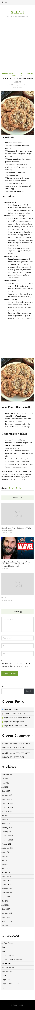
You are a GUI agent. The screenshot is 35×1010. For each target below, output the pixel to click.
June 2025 (5, 783)
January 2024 (6, 832)
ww (21, 76)
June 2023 (5, 856)
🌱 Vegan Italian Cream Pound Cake (14, 726)
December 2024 (7, 803)
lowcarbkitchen (6, 743)
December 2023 (7, 836)
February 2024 (6, 828)
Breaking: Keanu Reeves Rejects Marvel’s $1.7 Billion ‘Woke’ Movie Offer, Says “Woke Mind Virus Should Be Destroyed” (15, 564)
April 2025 (5, 787)
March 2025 (5, 791)
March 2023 (5, 868)
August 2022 (5, 897)
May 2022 (4, 901)
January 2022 (6, 917)
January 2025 (6, 799)
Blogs (4, 73)
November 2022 (7, 885)
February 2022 (6, 913)
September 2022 (7, 893)
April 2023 (4, 864)
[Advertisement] (17, 47)
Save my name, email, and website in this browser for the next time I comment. (15, 664)
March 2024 (5, 824)
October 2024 (6, 811)
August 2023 (5, 852)
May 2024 (4, 815)
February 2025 (6, 795)
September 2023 (7, 848)
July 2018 (4, 925)
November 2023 (7, 840)
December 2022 (7, 881)
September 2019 (7, 921)
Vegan (3, 976)
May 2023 (4, 860)
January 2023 (6, 876)
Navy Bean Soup (6, 598)
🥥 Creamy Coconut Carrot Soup (13, 714)
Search (4, 686)
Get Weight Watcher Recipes (11, 959)
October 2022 (6, 889)
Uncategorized (6, 972)
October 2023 (6, 844)
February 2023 (6, 872)
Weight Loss (14, 73)
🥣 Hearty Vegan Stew (9, 709)
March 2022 (5, 909)
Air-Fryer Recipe (7, 943)
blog (3, 947)
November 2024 (7, 807)
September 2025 (7, 775)
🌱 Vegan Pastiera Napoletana (12, 722)
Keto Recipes (6, 963)
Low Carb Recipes (7, 968)
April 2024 (4, 820)
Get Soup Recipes (7, 955)
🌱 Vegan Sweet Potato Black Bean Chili (15, 718)
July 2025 (4, 779)
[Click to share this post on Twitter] (13, 488)
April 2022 (5, 905)
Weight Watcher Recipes (10, 984)
